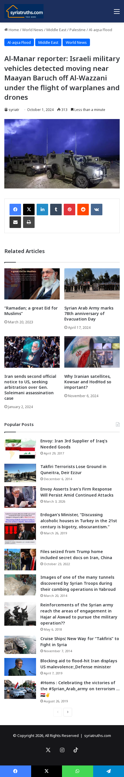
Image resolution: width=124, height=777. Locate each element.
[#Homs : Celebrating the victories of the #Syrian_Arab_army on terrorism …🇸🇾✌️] (20, 689)
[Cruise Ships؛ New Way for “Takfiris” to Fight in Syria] (20, 645)
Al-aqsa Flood (100, 29)
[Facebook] (15, 209)
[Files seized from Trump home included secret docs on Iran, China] (20, 559)
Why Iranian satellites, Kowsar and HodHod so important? (87, 382)
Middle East (56, 29)
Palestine (77, 29)
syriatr (14, 109)
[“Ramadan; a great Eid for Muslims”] (32, 283)
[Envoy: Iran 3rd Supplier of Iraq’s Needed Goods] (20, 449)
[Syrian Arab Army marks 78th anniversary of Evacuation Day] (92, 283)
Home (13, 29)
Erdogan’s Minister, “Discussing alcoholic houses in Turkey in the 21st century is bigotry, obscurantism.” (78, 520)
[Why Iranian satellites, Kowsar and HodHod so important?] (92, 351)
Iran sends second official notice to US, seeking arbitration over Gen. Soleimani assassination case (30, 387)
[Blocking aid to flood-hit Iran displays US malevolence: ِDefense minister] (20, 667)
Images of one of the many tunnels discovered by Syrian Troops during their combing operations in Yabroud (78, 583)
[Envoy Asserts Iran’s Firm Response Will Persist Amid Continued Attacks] (20, 497)
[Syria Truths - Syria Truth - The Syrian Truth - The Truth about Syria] (24, 11)
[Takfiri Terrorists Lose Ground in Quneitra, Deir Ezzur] (20, 473)
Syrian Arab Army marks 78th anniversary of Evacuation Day (88, 313)
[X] (29, 209)
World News (32, 29)
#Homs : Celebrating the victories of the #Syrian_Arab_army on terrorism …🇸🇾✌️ (80, 688)
